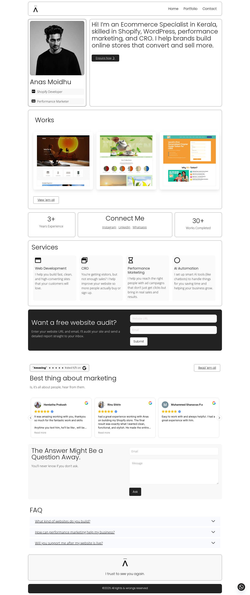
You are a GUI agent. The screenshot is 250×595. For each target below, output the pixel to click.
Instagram (109, 227)
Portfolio (190, 8)
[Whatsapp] (241, 587)
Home (173, 8)
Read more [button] (40, 432)
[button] (219, 417)
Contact (210, 8)
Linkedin (124, 227)
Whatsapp (140, 227)
